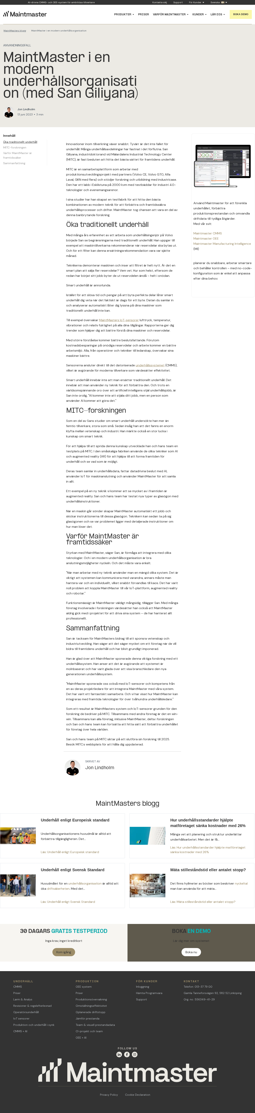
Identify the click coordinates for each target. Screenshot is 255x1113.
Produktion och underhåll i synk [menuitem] (33, 1025)
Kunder (198, 14)
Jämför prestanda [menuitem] (87, 1018)
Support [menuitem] (141, 999)
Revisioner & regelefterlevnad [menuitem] (32, 1006)
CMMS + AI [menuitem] (20, 1031)
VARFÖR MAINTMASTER (169, 14)
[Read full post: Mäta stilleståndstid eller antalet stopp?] (191, 885)
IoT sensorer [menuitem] (21, 1018)
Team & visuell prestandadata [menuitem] (95, 1025)
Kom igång (63, 952)
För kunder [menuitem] (147, 981)
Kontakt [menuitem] (191, 981)
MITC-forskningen (14, 147)
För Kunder (195, 2)
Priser (143, 14)
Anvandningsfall (17, 45)
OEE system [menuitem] (84, 986)
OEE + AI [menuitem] (81, 1037)
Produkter (122, 14)
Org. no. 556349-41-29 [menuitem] (199, 999)
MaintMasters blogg (15, 30)
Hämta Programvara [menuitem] (149, 993)
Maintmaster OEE (206, 238)
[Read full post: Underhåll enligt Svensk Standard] (62, 885)
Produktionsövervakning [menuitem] (91, 999)
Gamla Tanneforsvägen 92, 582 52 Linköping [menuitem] (213, 993)
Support (178, 2)
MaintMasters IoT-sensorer (119, 320)
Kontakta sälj (159, 2)
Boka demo (240, 14)
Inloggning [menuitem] (142, 986)
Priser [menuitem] (17, 993)
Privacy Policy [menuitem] (109, 1094)
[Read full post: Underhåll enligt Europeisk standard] (62, 835)
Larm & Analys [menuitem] (22, 999)
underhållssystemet (150, 365)
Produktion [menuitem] (87, 981)
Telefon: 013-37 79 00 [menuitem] (198, 986)
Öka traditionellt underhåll (20, 142)
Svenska (215, 2)
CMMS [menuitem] (17, 986)
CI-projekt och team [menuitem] (89, 1031)
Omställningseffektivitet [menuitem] (91, 1006)
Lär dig (216, 14)
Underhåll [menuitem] (23, 981)
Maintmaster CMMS (207, 233)
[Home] (127, 1072)
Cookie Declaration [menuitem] (137, 1094)
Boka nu (191, 952)
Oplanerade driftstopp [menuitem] (90, 1012)
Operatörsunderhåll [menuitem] (26, 1012)
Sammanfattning (14, 163)
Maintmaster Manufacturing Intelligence (222, 244)
